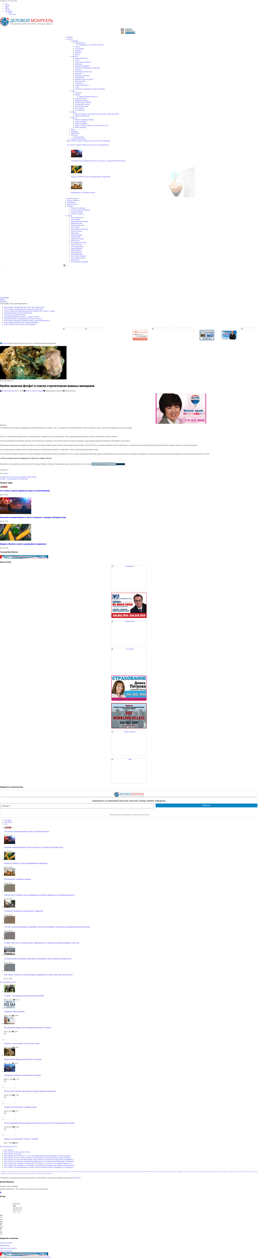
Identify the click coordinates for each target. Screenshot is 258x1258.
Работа (77, 47)
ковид (224, 1171)
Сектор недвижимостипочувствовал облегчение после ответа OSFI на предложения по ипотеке (39, 1123)
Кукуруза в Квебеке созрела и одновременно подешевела (90, 177)
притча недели (229, 1171)
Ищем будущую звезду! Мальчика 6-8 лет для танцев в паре (24, 307)
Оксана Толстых (76, 244)
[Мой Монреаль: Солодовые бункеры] (76, 189)
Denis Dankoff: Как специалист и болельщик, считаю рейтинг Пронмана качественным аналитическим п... (40, 1165)
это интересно (32, 1171)
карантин (251, 1171)
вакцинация (86, 1171)
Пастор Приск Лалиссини (79, 229)
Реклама (78, 51)
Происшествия (80, 81)
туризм (255, 1171)
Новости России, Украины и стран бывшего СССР (91, 125)
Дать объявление (6, 1251)
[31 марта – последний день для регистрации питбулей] (9, 992)
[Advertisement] (129, 282)
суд (101, 1171)
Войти (9, 13)
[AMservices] (118, 335)
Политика (74, 135)
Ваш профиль (9, 11)
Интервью (74, 131)
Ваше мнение (79, 137)
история (105, 1171)
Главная (69, 37)
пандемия (3, 1173)
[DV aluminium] (207, 335)
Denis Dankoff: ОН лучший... (13, 1154)
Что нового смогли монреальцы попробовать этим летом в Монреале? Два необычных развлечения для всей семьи (47, 927)
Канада (14, 1171)
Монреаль (10, 1171)
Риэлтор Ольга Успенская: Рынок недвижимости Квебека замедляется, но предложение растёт (39, 895)
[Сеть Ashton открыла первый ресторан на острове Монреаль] (88, 141)
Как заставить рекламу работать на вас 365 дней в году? (23, 309)
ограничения (49, 1173)
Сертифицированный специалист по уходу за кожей (21, 317)
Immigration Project (203, 1171)
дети (218, 1171)
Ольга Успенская (160, 1171)
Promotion (18, 1173)
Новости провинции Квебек (84, 120)
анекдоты (193, 1171)
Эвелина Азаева (76, 235)
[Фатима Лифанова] (73, 335)
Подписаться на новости (8, 1248)
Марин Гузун (75, 260)
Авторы (69, 216)
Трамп (197, 1171)
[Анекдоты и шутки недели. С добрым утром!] (9, 1103)
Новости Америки (81, 124)
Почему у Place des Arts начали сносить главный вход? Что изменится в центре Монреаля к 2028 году (41, 943)
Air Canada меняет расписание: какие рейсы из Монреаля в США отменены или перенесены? (38, 959)
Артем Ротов (75, 241)
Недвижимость (80, 43)
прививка (123, 1171)
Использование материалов (80, 210)
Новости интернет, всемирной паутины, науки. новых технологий (97, 114)
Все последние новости (8, 982)
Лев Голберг (75, 227)
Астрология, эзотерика (83, 62)
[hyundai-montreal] (184, 335)
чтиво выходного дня (10, 1173)
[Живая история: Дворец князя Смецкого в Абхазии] (9, 1055)
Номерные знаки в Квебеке (14, 1012)
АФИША (7, 8)
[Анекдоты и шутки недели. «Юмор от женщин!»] (9, 1135)
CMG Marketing (5, 1245)
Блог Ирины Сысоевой (78, 243)
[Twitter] (4, 1192)
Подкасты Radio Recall (78, 139)
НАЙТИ (2, 300)
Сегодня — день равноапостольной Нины (14, 479)
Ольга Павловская (77, 246)
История (78, 70)
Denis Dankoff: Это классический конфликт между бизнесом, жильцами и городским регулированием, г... (39, 1160)
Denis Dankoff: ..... (9, 1150)
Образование (79, 77)
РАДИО (7, 6)
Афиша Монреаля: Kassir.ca (88, 97)
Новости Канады (80, 122)
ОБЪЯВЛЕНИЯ (4, 298)
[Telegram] (8, 1192)
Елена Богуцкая (76, 231)
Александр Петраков (78, 258)
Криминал (78, 74)
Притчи (242, 1171)
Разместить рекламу (78, 208)
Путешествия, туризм (82, 104)
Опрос (77, 60)
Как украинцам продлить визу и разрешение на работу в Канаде (27, 1027)
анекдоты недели (212, 1171)
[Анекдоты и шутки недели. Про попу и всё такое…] (9, 1040)
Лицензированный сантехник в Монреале (18, 313)
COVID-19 (19, 1171)
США (82, 1171)
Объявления (71, 202)
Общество (74, 56)
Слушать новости (73, 198)
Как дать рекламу (77, 212)
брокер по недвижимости (95, 1171)
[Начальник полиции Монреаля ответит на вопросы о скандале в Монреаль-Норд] (76, 157)
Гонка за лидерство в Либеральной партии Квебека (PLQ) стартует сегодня (29, 311)
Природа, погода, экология (84, 79)
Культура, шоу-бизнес (82, 76)
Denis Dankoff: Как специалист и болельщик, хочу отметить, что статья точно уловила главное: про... (38, 1163)
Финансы (78, 52)
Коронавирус (38, 1171)
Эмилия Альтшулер (77, 239)
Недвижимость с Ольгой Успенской (91, 45)
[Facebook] (2, 1192)
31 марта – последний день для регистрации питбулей (24, 996)
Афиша (77, 95)
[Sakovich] (95, 335)
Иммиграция (75, 133)
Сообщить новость (77, 214)
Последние (7, 820)
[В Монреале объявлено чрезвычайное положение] (9, 1071)
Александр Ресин (77, 254)
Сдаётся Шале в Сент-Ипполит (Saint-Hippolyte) (20, 324)
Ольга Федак (75, 220)
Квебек (22, 1171)
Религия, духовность (82, 85)
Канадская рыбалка (81, 100)
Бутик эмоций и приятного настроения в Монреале (21, 322)
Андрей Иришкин (76, 248)
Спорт (77, 87)
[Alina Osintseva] (140, 335)
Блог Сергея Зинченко (78, 256)
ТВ (126, 1171)
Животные (78, 64)
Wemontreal (16, 1257)
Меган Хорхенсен (77, 218)
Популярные (8, 822)
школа (189, 1171)
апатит (5, 473)
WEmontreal (76, 1178)
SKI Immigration (236, 1171)
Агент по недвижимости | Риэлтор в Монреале (70, 1171)
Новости (70, 39)
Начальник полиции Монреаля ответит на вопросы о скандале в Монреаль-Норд (98, 161)
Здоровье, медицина (82, 66)
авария (29, 1173)
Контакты (7, 10)
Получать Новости (73, 200)
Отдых (73, 91)
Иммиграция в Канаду (140, 1171)
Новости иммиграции (82, 116)
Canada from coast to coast (37, 1173)
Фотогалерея (79, 108)
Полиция (26, 1171)
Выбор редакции (80, 127)
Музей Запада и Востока (83, 72)
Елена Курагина (76, 252)
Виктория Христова (77, 225)
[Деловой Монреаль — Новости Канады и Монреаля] (26, 21)
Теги (5, 824)
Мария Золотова (76, 223)
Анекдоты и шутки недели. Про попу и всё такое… (22, 1043)
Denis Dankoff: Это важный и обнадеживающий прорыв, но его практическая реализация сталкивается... (39, 1161)
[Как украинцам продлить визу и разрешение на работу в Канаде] (9, 1024)
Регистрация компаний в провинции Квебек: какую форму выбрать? (27, 321)
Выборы (221, 1171)
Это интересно (80, 110)
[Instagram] (6, 1192)
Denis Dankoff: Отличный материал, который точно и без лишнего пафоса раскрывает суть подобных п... (39, 1167)
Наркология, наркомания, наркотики (87, 68)
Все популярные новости (8, 1146)
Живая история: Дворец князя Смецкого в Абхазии (22, 1059)
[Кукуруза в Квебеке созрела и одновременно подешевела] (76, 173)
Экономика (74, 41)
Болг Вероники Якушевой (79, 262)
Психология (79, 83)
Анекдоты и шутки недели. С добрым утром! (20, 1107)
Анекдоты (78, 93)
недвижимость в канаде (182, 1171)
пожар (132, 1171)
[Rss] (0, 1192)
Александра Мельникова (79, 221)
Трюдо (119, 1171)
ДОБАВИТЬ (3, 302)
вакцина (129, 1171)
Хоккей (44, 1173)
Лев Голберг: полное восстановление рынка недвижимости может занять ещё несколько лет (38, 975)
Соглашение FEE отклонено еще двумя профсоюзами (18, 477)
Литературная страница (83, 102)
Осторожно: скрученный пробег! (15, 315)
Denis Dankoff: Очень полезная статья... (17, 1152)
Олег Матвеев (75, 237)
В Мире (73, 112)
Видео (73, 129)
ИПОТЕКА (246, 1171)
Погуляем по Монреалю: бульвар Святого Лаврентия (23, 911)
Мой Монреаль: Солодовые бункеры (83, 193)
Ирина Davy (75, 233)
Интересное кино (81, 99)
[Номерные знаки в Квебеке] (9, 1008)
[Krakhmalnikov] (162, 335)
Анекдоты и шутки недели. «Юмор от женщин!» (21, 1139)
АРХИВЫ (7, 5)
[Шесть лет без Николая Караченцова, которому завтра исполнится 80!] (9, 1087)
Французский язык (81, 58)
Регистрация (12, 14)
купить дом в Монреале (112, 1171)
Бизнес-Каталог (72, 204)
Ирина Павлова (76, 250)
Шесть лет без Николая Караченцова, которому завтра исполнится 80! (30, 1091)
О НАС (5, 3)
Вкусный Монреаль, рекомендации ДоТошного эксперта (23, 319)
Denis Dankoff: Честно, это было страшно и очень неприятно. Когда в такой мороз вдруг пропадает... (38, 1158)
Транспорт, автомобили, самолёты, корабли (90, 89)
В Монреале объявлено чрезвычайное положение (22, 1075)
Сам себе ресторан (81, 106)
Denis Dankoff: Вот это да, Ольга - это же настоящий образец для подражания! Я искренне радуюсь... (38, 1156)
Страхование (79, 49)
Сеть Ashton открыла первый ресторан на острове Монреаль (88, 145)
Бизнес (77, 54)
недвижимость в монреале (54, 1171)
